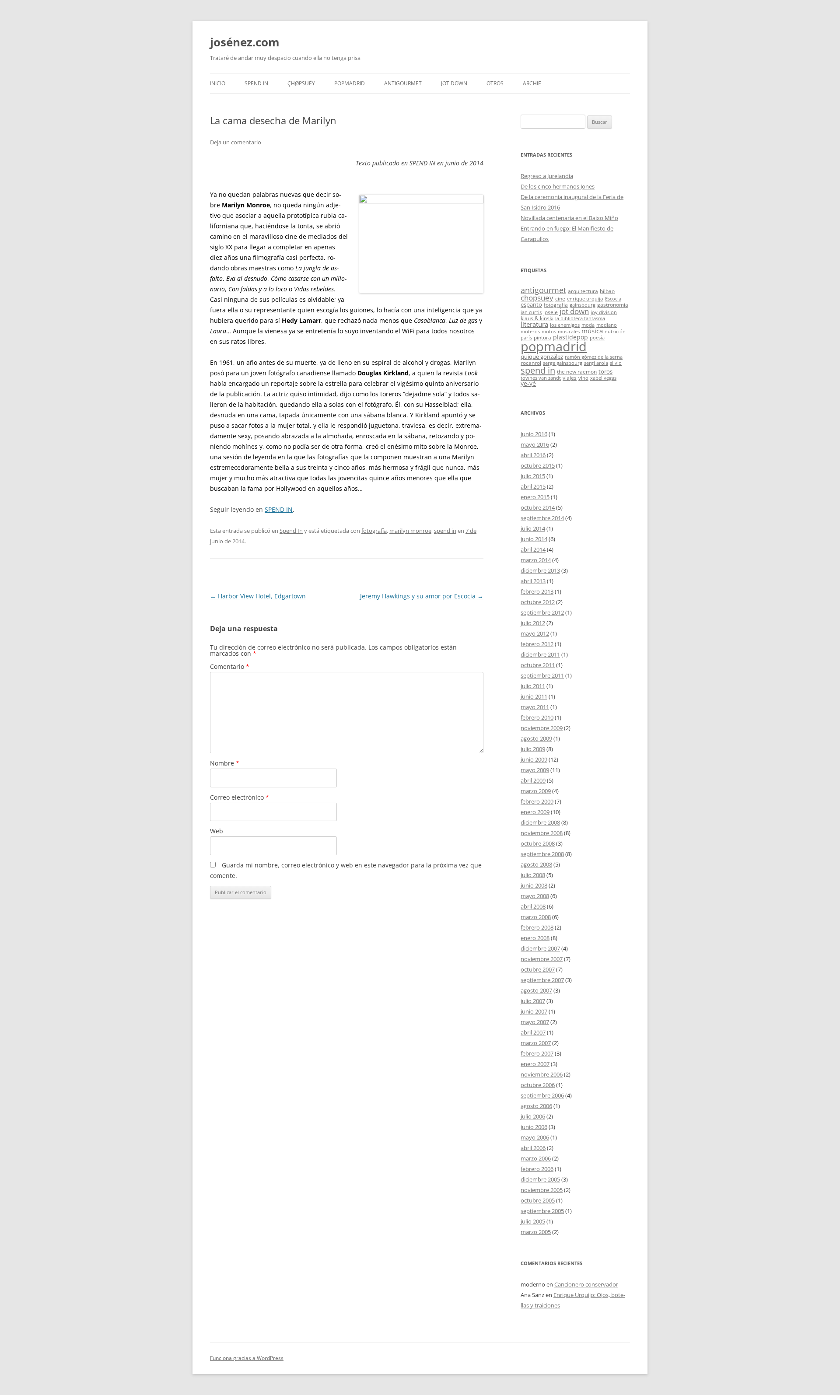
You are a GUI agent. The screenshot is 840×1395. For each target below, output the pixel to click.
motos (549, 332)
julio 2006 (533, 1116)
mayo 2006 (535, 1137)
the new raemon (577, 371)
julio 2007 (533, 1001)
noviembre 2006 (542, 1074)
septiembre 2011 (542, 675)
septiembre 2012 (542, 612)
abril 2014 (533, 549)
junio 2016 (534, 434)
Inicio (217, 83)
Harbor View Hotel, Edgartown (258, 596)
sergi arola (596, 363)
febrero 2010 (537, 717)
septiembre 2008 (542, 854)
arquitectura (583, 290)
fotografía (374, 531)
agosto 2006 (536, 1106)
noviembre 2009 (542, 728)
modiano (606, 325)
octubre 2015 (538, 465)
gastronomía (612, 304)
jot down (574, 311)
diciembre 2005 (540, 1179)
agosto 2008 (536, 864)
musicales (569, 332)
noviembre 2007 (542, 959)
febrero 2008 (537, 927)
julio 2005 (533, 1221)
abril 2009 (533, 780)
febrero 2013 (537, 591)
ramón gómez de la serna (594, 357)
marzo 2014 (536, 560)
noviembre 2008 (542, 833)
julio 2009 (533, 749)
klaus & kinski (537, 318)
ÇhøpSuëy (301, 83)
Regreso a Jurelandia (547, 176)
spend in (445, 531)
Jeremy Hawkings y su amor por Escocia (421, 596)
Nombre (224, 763)
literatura (534, 324)
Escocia (613, 299)
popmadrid (554, 346)
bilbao (607, 290)
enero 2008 (535, 938)
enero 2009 (535, 812)
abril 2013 (533, 581)
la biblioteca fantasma (580, 318)
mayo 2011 (535, 707)
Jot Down (454, 83)
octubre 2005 (538, 1200)
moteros (530, 332)
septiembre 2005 (542, 1211)
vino (583, 378)
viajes (570, 377)
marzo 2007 (536, 1043)
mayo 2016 (535, 444)
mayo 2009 (535, 770)
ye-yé (528, 383)
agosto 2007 (536, 990)
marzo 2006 (536, 1158)
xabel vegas (603, 378)
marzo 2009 (536, 791)
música (592, 330)
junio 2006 (534, 1127)
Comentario (229, 666)
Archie (532, 83)
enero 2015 (535, 497)
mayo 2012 (535, 633)
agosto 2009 (536, 738)
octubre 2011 (538, 665)
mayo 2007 (535, 1022)
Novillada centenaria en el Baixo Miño (569, 218)
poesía (597, 338)
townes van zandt (541, 378)
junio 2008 (534, 885)
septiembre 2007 (542, 980)
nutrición (615, 332)
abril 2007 (533, 1032)
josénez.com (245, 42)
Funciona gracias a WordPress (247, 1358)
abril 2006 (533, 1148)
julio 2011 (533, 686)
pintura (542, 337)
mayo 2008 (535, 896)
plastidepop (570, 337)
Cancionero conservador (586, 1284)
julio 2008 (533, 875)
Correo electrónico (239, 797)
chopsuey (537, 298)
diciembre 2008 (540, 822)
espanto (531, 304)
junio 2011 (534, 696)
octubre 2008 (538, 843)
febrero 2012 (537, 644)
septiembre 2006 (542, 1095)
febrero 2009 (537, 801)
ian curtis (531, 312)
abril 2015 (533, 486)
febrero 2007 (537, 1053)
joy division (604, 312)
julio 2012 (533, 623)
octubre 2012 (538, 602)
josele (550, 311)
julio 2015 (533, 476)
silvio (616, 363)
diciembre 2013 (540, 570)
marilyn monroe (410, 531)
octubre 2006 (538, 1085)
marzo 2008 (536, 917)
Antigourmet (403, 83)
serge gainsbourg (562, 363)
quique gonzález (542, 356)
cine (560, 298)
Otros (495, 83)
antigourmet (543, 289)
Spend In (256, 83)
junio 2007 (534, 1011)
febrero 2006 (537, 1169)
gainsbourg (582, 305)
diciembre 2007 (540, 948)
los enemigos (565, 325)
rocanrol (531, 362)
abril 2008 (533, 906)
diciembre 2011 (540, 654)
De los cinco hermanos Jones (558, 186)
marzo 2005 (536, 1232)
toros (605, 371)
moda (588, 325)
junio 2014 (534, 539)
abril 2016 (533, 455)
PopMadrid (349, 83)
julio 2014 (533, 528)
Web (216, 831)
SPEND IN (279, 509)
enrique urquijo (585, 299)
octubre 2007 (538, 969)
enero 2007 (535, 1064)
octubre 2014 (538, 507)
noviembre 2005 (542, 1190)
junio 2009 (534, 759)
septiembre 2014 (542, 518)
